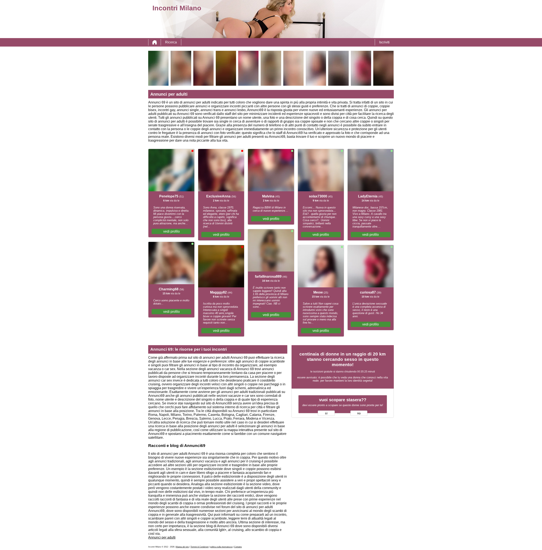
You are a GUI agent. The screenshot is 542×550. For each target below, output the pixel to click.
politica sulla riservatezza (221, 547)
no (359, 413)
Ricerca (171, 42)
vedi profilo (171, 231)
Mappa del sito (182, 547)
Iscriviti (384, 42)
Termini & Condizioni (200, 547)
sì (326, 413)
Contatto (238, 547)
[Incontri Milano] (154, 42)
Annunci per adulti (162, 537)
